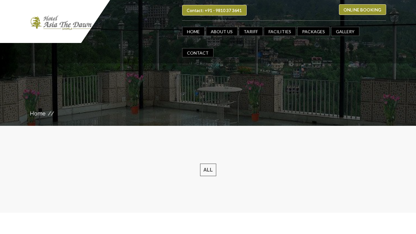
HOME (193, 31)
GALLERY (345, 31)
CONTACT (198, 52)
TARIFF (251, 31)
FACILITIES (280, 31)
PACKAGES (313, 31)
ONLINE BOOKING (362, 9)
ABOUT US (222, 31)
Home (38, 113)
